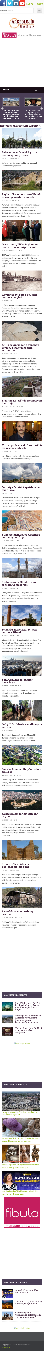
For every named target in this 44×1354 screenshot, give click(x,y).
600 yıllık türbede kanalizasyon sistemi (22, 726)
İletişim (39, 3)
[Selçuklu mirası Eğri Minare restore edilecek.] (22, 615)
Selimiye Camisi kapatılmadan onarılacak (21, 489)
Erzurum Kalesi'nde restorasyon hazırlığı (22, 402)
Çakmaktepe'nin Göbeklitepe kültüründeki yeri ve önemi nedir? (28, 1314)
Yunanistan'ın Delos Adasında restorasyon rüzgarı (21, 536)
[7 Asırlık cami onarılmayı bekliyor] (22, 897)
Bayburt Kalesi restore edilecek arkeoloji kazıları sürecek (21, 196)
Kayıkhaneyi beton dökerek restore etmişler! (19, 296)
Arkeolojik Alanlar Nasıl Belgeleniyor (27, 1291)
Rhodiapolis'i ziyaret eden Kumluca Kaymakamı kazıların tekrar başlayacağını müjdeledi (28, 1018)
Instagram (16, 3)
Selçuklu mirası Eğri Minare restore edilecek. (19, 631)
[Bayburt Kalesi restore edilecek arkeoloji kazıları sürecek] (22, 180)
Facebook (3, 3)
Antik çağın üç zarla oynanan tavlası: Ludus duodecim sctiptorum (20, 347)
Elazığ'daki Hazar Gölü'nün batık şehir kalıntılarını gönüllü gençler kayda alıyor (28, 1006)
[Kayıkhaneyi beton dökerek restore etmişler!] (22, 281)
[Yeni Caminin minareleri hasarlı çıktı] (22, 666)
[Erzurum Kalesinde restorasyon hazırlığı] (22, 386)
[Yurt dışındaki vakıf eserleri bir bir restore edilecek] (22, 431)
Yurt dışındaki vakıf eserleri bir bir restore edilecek (22, 447)
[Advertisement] (22, 63)
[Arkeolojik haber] (22, 23)
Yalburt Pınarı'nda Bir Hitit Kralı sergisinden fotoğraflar (28, 1030)
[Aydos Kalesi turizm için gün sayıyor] (22, 800)
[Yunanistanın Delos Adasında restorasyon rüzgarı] (22, 520)
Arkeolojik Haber (24, 1344)
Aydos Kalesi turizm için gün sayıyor (20, 815)
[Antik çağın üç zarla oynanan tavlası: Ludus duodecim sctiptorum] (22, 331)
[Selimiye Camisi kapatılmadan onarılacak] (22, 473)
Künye (29, 3)
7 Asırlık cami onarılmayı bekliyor (18, 913)
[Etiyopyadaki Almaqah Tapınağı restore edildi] (22, 850)
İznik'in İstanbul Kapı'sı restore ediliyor (21, 770)
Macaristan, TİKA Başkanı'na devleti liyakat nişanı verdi (20, 246)
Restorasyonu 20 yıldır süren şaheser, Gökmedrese (20, 583)
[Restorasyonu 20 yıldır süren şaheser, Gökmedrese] (22, 568)
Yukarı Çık (6, 1347)
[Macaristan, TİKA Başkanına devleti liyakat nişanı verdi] (22, 230)
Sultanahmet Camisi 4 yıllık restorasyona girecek (19, 154)
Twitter (10, 3)
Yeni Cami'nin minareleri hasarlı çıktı (17, 681)
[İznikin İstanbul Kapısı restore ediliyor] (22, 755)
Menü (6, 89)
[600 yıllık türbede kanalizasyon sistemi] (22, 710)
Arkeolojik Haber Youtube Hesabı (22, 3)
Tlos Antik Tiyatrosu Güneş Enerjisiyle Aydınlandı (28, 1302)
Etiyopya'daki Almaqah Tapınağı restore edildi (16, 865)
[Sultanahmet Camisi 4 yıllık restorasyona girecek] (22, 138)
